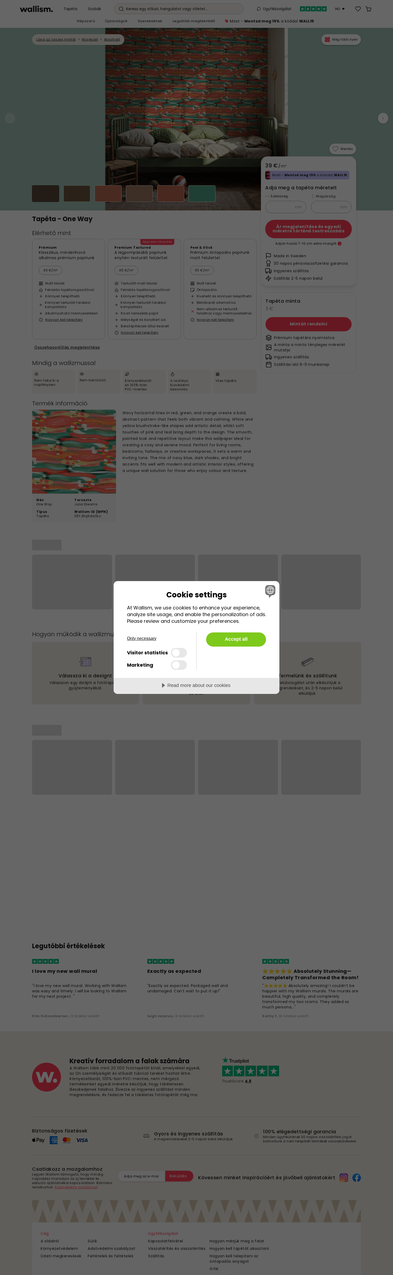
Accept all (236, 639)
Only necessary (141, 638)
